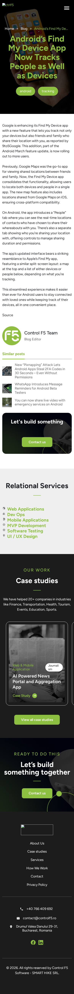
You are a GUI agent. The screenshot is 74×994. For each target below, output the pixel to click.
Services (37, 860)
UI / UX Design (22, 536)
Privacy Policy (37, 885)
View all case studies (37, 720)
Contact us (37, 442)
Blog (24, 29)
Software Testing (25, 531)
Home (9, 29)
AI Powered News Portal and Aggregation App (37, 681)
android (25, 91)
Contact (37, 876)
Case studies (37, 851)
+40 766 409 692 (39, 909)
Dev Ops (16, 514)
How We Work (37, 868)
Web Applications (25, 509)
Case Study (21, 696)
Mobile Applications (28, 520)
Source (7, 315)
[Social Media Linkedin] (41, 943)
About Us (37, 843)
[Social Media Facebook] (33, 943)
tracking (48, 91)
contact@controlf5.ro (39, 918)
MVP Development (26, 525)
